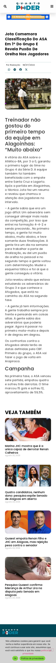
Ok (15, 658)
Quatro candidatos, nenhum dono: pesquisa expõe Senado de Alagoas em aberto (26, 495)
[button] (5, 6)
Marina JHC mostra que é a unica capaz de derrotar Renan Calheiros (27, 449)
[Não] (51, 649)
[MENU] (52, 6)
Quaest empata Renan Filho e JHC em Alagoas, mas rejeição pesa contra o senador (26, 541)
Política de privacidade (32, 658)
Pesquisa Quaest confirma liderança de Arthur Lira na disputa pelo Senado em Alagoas (23, 590)
